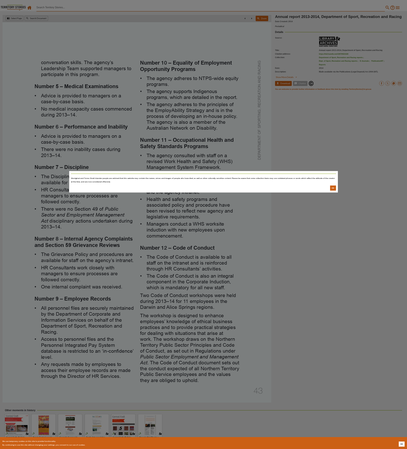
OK (333, 188)
